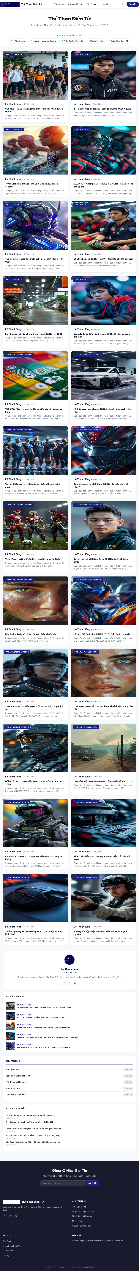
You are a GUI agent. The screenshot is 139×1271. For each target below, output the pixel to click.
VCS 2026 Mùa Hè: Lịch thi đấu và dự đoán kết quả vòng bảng (33, 1135)
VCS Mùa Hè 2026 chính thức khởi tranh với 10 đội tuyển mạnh (44, 1007)
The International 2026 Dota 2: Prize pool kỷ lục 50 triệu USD (44, 1047)
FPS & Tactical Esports (73, 41)
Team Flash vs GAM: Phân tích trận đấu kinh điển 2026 (32, 559)
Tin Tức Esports (18, 41)
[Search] (122, 4)
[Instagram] (75, 982)
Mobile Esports (96, 41)
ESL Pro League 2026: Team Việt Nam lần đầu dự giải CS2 (103, 258)
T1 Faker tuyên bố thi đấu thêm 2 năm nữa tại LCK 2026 (102, 108)
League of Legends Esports (44, 41)
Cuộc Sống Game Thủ (119, 41)
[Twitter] (69, 982)
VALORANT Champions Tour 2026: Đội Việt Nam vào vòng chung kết (47, 1037)
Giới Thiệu (92, 4)
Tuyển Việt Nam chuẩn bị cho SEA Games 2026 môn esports (43, 1027)
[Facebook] (64, 982)
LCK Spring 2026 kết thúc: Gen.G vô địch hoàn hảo (30, 634)
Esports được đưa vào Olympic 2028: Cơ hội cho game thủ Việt (33, 1129)
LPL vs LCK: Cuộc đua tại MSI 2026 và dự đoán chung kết (103, 634)
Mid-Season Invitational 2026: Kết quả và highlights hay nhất (33, 1142)
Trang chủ (59, 4)
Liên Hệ (104, 4)
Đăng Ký (133, 4)
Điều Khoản (8, 1251)
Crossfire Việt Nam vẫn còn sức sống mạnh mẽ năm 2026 (103, 781)
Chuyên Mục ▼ (75, 4)
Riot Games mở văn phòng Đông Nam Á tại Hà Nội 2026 (33, 334)
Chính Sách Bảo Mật (12, 1246)
